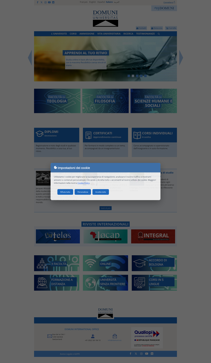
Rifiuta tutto (65, 192)
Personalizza (83, 192)
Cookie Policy (84, 183)
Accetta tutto (100, 192)
